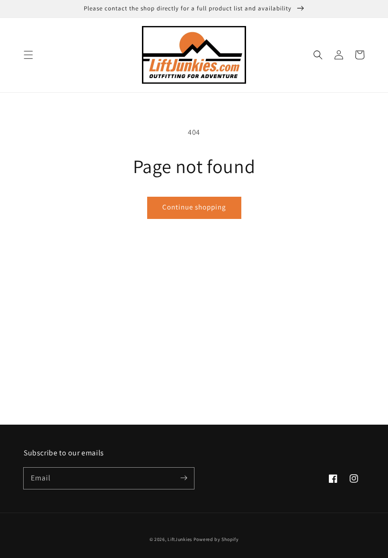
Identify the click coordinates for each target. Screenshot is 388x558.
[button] (28, 54)
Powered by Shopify (216, 539)
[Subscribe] (183, 478)
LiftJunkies (180, 539)
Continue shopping (194, 206)
